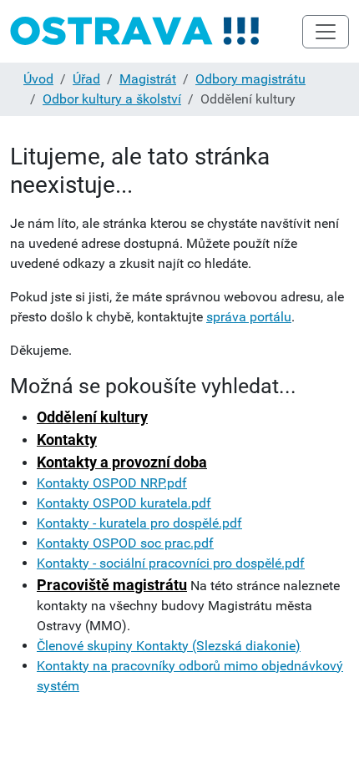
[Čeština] (135, 31)
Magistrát (147, 79)
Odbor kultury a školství (112, 99)
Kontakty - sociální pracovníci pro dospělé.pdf (171, 563)
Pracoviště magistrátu (112, 585)
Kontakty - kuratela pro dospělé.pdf (139, 523)
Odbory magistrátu (250, 79)
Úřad (86, 79)
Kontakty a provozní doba (122, 462)
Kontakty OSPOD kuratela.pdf (124, 503)
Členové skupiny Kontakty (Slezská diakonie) (169, 646)
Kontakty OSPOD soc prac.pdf (125, 543)
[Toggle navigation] (325, 31)
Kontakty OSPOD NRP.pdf (112, 483)
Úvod (38, 79)
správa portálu (248, 317)
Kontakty (67, 439)
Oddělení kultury (92, 417)
